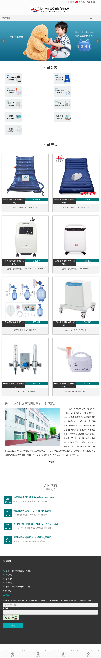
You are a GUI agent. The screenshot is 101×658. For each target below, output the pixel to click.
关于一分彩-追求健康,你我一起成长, (18, 571)
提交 (13, 625)
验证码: (5, 608)
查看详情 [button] (50, 462)
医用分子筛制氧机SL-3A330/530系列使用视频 (36, 524)
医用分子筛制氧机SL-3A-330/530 (75, 269)
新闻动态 (9, 579)
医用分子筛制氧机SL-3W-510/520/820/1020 (25, 269)
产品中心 (9, 575)
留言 (63, 656)
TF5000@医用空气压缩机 (75, 330)
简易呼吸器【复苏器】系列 (25, 330)
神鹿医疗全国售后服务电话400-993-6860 (33, 497)
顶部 (88, 656)
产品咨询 (37, 199)
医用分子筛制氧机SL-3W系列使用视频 (32, 537)
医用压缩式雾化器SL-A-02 (76, 391)
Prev (3, 41)
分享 (12, 656)
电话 (38, 656)
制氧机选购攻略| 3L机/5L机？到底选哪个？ (34, 510)
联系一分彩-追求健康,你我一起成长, (18, 587)
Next (97, 41)
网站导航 (6, 18)
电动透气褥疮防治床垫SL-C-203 (25, 207)
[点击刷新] (11, 617)
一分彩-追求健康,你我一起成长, (13, 201)
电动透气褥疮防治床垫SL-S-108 (76, 207)
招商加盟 (9, 583)
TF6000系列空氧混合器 (25, 391)
